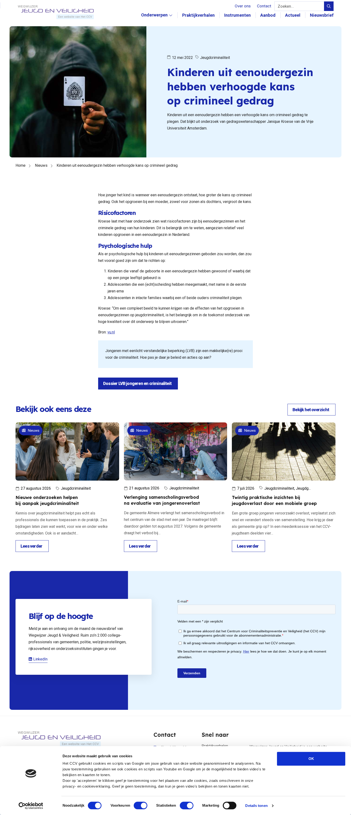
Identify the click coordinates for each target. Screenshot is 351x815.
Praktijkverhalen (198, 15)
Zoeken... (286, 6)
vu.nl (111, 332)
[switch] (140, 805)
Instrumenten (237, 15)
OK (311, 759)
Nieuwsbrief (322, 15)
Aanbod (268, 15)
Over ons (243, 6)
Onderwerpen (154, 20)
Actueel (292, 15)
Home (21, 165)
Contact (264, 6)
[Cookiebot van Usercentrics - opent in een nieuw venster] (31, 805)
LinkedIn (40, 659)
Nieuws (41, 165)
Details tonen (256, 806)
